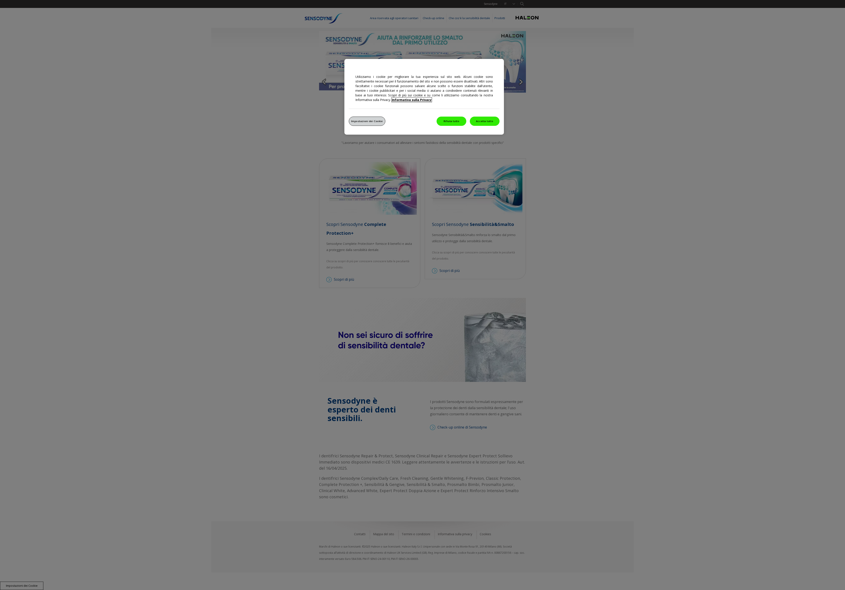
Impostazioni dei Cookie (367, 121)
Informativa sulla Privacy (412, 100)
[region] (424, 97)
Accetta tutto (484, 121)
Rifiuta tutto (451, 121)
